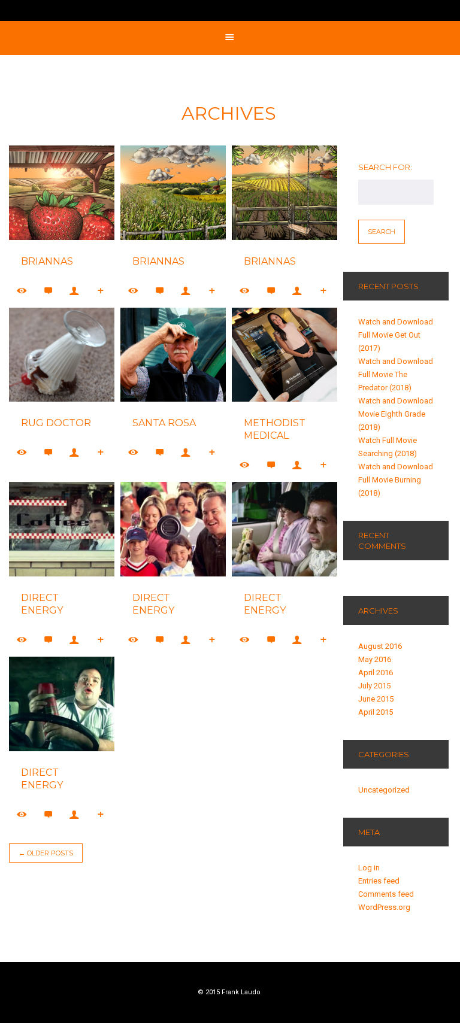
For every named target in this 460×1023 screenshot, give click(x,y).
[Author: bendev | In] (75, 640)
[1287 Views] (245, 465)
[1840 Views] (245, 291)
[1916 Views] (133, 291)
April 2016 (375, 672)
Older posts (46, 853)
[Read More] (101, 291)
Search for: (385, 167)
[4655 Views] (22, 640)
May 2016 (374, 659)
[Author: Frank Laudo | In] (75, 291)
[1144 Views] (133, 452)
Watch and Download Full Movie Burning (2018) (395, 479)
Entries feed (379, 880)
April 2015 (375, 712)
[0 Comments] (48, 291)
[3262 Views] (245, 640)
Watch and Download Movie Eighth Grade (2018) (395, 414)
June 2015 (376, 698)
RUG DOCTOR (56, 423)
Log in (369, 867)
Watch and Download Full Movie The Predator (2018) (395, 374)
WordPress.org (384, 907)
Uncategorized (384, 789)
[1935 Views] (22, 291)
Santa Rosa (164, 423)
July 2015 (374, 685)
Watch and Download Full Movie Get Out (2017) (395, 335)
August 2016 (380, 646)
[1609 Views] (22, 452)
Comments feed (386, 894)
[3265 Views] (22, 814)
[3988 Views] (133, 640)
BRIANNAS (47, 261)
